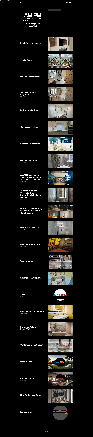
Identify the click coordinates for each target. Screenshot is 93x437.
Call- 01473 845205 (2, 0)
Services (45, 4)
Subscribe (70, 2)
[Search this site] (20, 2)
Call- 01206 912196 (7, 0)
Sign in (67, 2)
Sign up (46, 431)
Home (42, 4)
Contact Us (49, 4)
